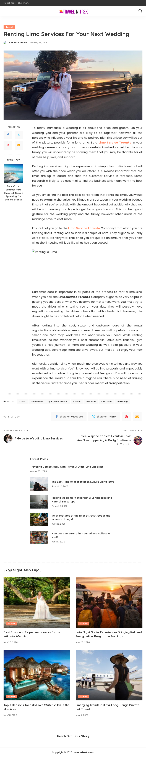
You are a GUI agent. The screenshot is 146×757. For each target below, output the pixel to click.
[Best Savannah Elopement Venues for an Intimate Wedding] (37, 602)
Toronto (107, 401)
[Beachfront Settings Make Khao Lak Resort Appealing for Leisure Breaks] (13, 173)
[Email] (19, 145)
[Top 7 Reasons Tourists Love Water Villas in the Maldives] (37, 675)
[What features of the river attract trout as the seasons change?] (39, 519)
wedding (123, 401)
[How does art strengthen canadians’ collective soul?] (39, 537)
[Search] (140, 11)
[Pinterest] (8, 145)
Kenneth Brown (18, 42)
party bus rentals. (58, 401)
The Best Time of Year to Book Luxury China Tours (83, 481)
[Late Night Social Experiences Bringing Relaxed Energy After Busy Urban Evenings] (109, 602)
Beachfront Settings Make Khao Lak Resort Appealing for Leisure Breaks (13, 193)
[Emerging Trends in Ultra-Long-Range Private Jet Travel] (109, 675)
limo (23, 401)
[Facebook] (8, 135)
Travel (9, 27)
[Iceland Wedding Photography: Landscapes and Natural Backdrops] (39, 502)
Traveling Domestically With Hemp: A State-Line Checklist (66, 466)
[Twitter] (19, 135)
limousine (37, 401)
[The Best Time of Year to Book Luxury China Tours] (39, 484)
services (91, 401)
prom (77, 401)
